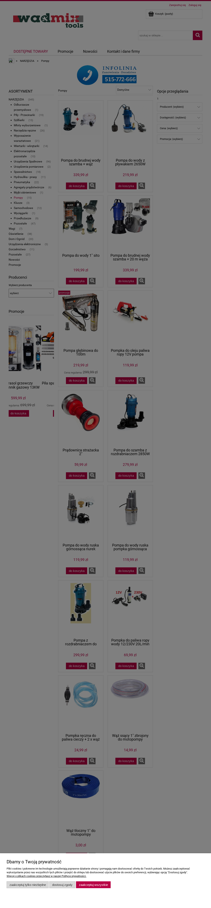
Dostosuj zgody (62, 885)
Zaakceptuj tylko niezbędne (27, 885)
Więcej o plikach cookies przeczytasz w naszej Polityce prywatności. (46, 876)
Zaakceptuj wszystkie (93, 885)
